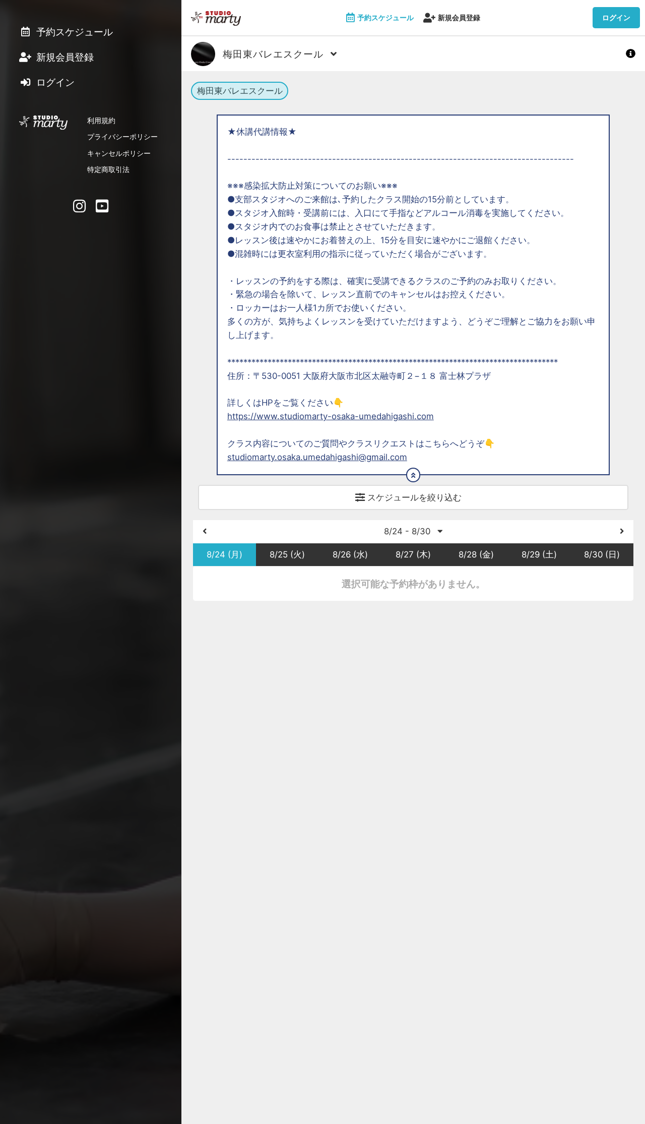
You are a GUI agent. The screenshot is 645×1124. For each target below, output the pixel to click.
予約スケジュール (385, 17)
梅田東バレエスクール (240, 91)
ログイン (616, 17)
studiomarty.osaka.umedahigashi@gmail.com (317, 457)
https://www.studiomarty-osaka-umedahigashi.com (330, 416)
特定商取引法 (108, 169)
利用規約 (101, 120)
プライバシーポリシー (122, 136)
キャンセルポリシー (119, 153)
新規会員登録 (459, 17)
